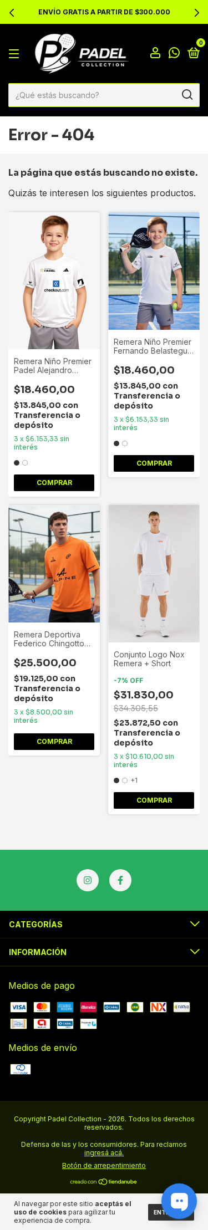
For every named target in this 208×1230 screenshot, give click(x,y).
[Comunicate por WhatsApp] (174, 54)
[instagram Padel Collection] (88, 880)
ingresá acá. (104, 1153)
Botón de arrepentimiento (104, 1165)
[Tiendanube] (104, 1182)
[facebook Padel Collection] (120, 880)
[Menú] (15, 53)
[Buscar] (186, 95)
